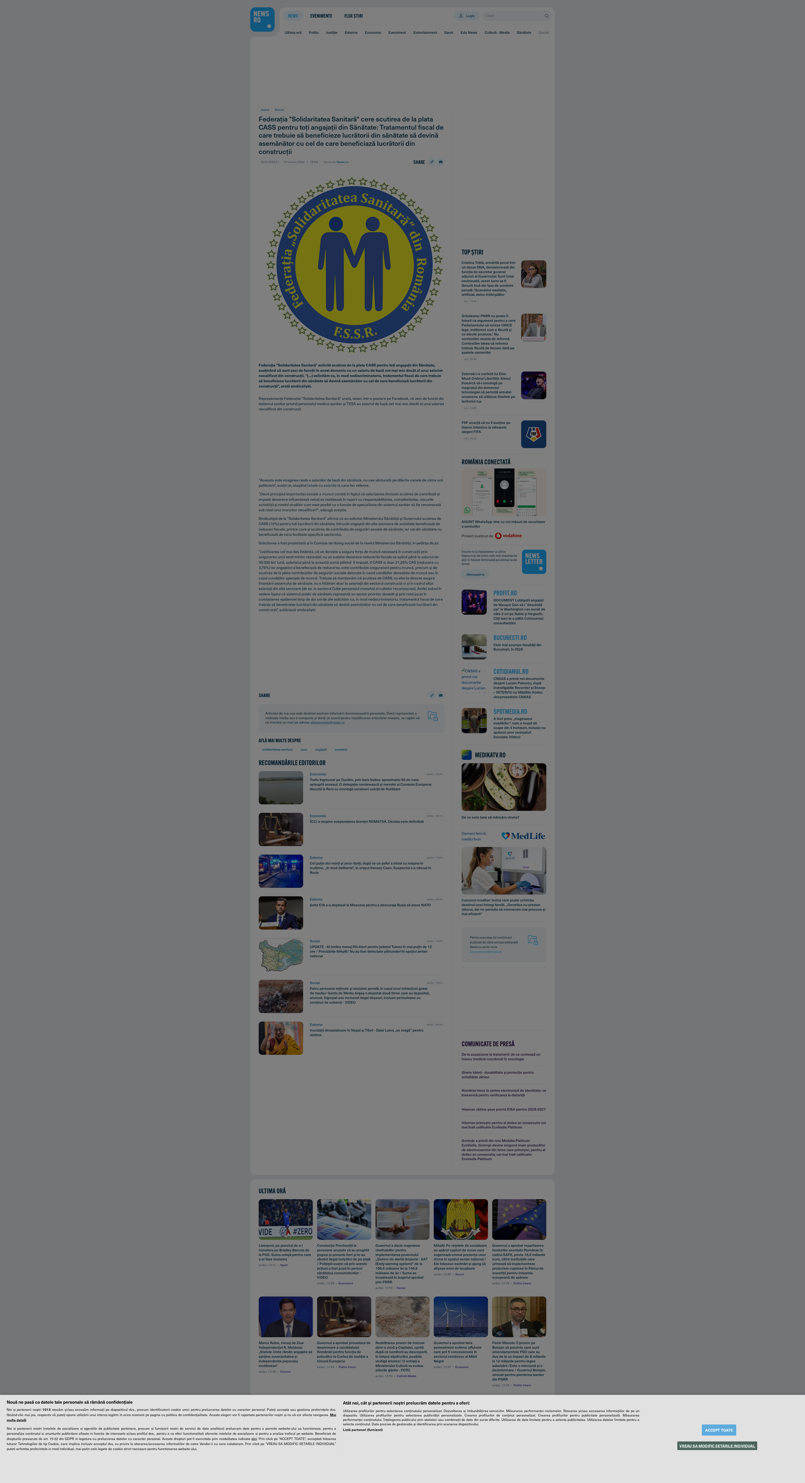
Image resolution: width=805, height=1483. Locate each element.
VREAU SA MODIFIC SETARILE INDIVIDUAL (717, 1445)
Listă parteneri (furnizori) (363, 1429)
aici (254, 1438)
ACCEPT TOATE (719, 1430)
